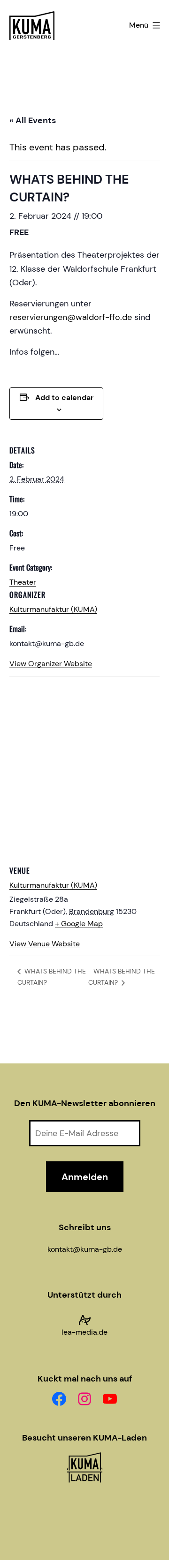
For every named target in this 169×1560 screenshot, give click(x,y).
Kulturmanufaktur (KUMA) (53, 609)
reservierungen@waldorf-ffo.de (70, 317)
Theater (22, 582)
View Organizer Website (50, 664)
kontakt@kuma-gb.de (84, 1249)
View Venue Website (44, 944)
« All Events (32, 120)
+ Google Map (79, 924)
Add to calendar (64, 397)
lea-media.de (84, 1332)
